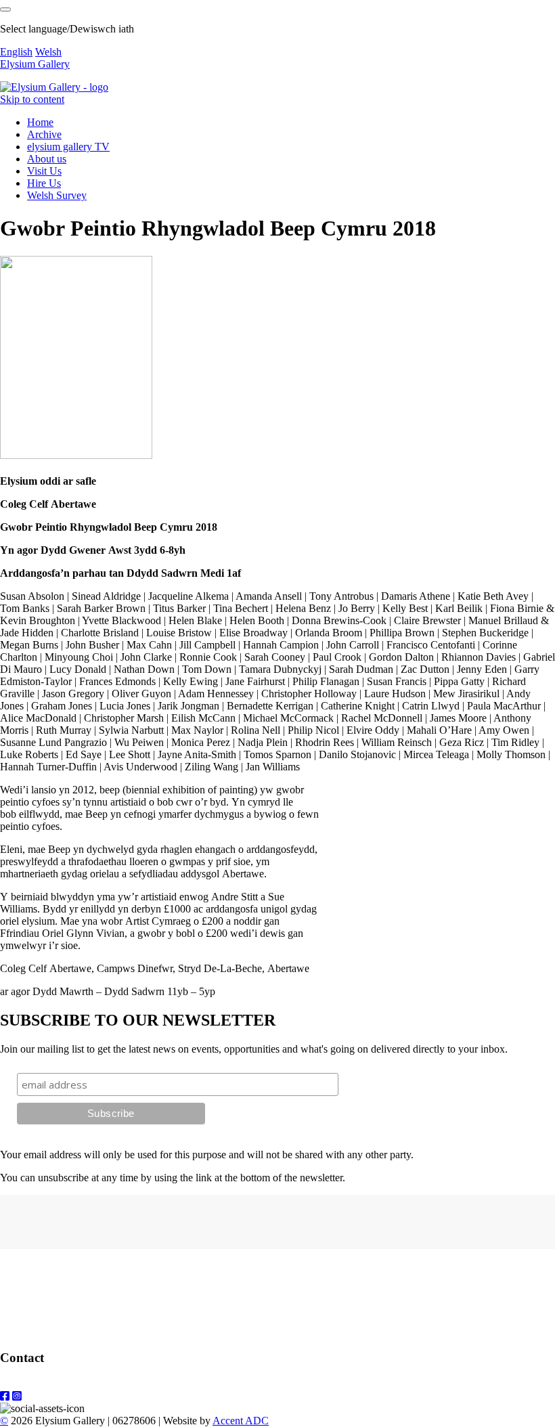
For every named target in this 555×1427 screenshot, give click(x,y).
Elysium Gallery (35, 64)
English (16, 52)
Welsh (48, 52)
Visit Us (44, 171)
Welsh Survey (57, 195)
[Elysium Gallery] (54, 87)
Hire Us (44, 183)
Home (40, 122)
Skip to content (32, 99)
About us (46, 158)
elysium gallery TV (68, 146)
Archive (44, 134)
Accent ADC (241, 1420)
